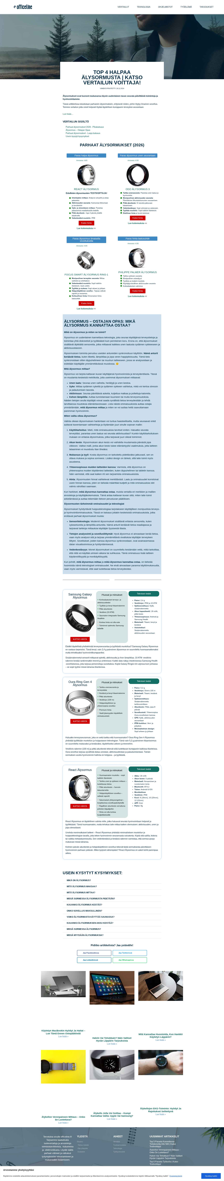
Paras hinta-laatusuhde (138, 238)
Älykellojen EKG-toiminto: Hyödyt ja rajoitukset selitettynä (160, 1110)
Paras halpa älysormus (86, 155)
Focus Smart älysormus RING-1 (86, 274)
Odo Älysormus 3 (138, 189)
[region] (112, 1173)
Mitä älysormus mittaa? (81, 892)
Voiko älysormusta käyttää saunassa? (90, 917)
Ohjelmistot (165, 7)
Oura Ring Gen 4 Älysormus (80, 683)
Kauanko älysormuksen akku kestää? (90, 923)
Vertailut (123, 7)
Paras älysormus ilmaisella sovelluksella (86, 239)
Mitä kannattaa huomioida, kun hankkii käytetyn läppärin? (161, 1035)
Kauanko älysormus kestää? (84, 905)
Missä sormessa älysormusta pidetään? (91, 899)
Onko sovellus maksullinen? (84, 911)
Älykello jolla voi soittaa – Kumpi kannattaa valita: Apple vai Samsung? (112, 1114)
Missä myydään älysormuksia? (85, 935)
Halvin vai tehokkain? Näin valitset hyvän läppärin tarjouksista (111, 1039)
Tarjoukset (207, 7)
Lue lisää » (63, 1036)
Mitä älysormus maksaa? (82, 886)
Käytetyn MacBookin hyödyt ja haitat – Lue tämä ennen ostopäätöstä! (63, 1032)
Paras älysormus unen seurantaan (137, 155)
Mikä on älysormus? (79, 880)
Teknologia (143, 7)
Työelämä (186, 7)
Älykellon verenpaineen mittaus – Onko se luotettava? (63, 1118)
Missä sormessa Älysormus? (84, 929)
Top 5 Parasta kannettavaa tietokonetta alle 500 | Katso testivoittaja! (163, 1144)
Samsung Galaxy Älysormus (80, 596)
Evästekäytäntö (176, 1176)
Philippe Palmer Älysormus (137, 272)
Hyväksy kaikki (211, 1176)
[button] (112, 880)
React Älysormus (86, 189)
